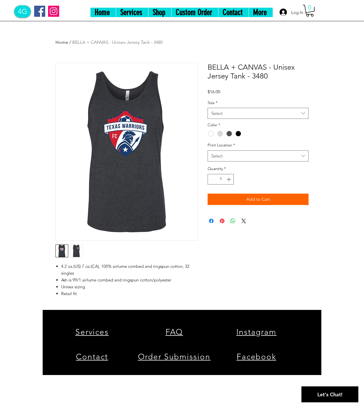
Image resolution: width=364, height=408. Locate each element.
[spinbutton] (221, 179)
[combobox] (258, 113)
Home (61, 42)
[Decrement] (212, 179)
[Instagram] (53, 11)
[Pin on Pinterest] (222, 221)
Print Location (221, 145)
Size (213, 102)
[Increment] (229, 179)
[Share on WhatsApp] (232, 221)
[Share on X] (243, 221)
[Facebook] (39, 11)
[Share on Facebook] (211, 221)
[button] (310, 10)
